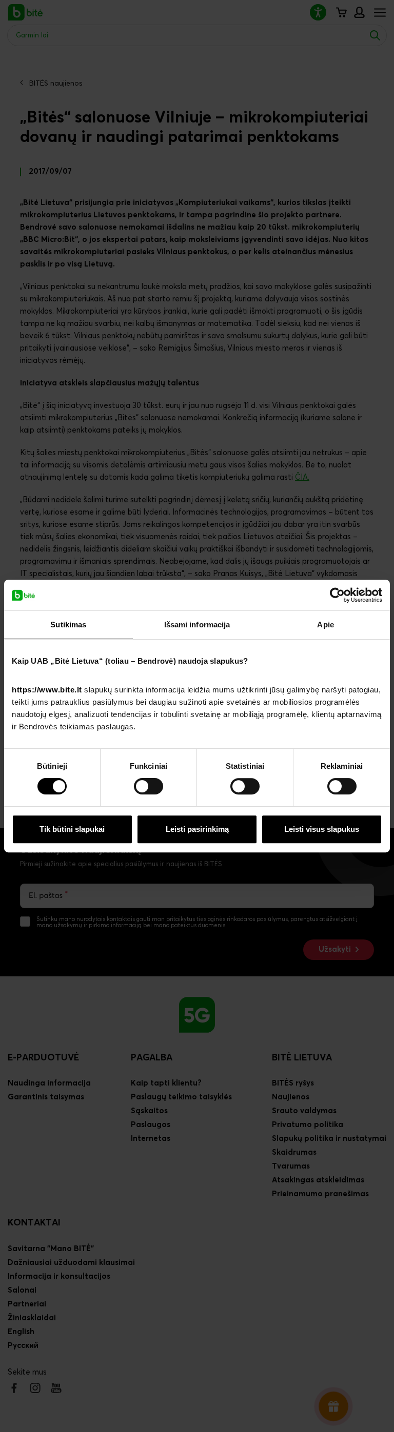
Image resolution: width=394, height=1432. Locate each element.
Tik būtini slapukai (72, 829)
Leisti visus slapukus (321, 829)
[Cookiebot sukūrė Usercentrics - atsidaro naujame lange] (337, 595)
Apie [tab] (325, 624)
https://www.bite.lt (47, 689)
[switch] (148, 786)
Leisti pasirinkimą (197, 829)
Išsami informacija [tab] (197, 624)
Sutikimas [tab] (68, 624)
